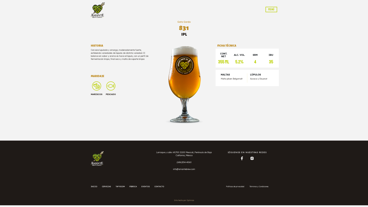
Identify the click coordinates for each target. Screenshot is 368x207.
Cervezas (106, 186)
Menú (271, 9)
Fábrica (133, 186)
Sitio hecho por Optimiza (184, 200)
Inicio (94, 186)
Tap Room (120, 186)
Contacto (159, 186)
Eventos (145, 186)
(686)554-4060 (184, 162)
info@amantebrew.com (184, 169)
